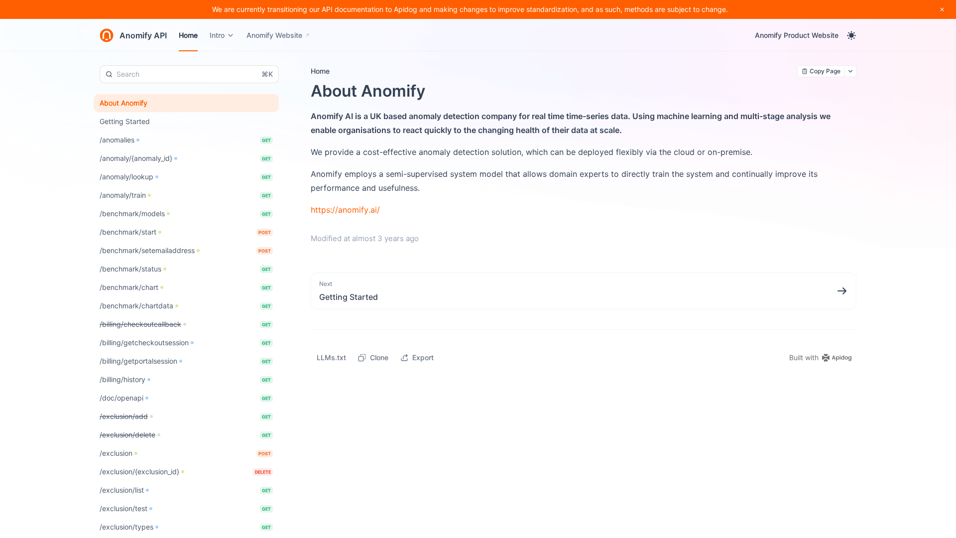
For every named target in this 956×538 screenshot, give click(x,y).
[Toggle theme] (851, 35)
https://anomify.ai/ (345, 210)
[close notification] (942, 9)
